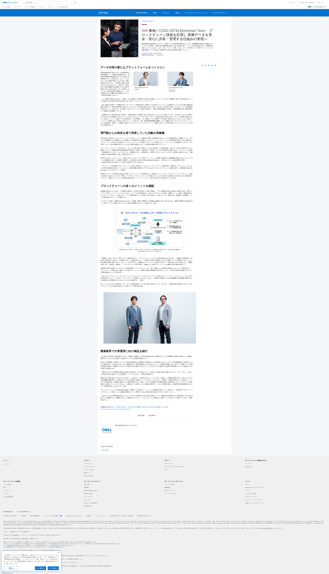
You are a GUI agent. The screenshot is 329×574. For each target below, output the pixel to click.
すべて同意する (53, 568)
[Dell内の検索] (75, 2)
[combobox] (50, 2)
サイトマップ (7, 464)
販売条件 (23, 515)
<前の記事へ (141, 415)
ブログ (247, 484)
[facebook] (205, 65)
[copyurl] (215, 65)
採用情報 (86, 487)
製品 (4, 487)
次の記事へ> (152, 415)
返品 (165, 469)
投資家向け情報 (88, 493)
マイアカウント (88, 463)
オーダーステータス (89, 466)
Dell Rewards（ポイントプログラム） (255, 487)
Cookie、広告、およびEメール (74, 515)
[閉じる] (58, 552)
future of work (147, 21)
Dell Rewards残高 (88, 476)
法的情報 (88, 515)
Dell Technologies (131, 425)
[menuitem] (17, 7)
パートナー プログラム (170, 493)
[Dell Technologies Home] (10, 2)
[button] (294, 2)
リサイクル (87, 500)
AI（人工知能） (7, 484)
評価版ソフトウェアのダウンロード (254, 503)
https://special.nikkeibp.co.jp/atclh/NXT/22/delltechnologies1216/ (116, 409)
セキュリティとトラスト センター (254, 500)
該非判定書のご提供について (145, 515)
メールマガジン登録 (250, 493)
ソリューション (7, 490)
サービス (5, 493)
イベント (247, 490)
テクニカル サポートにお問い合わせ (174, 466)
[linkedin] (208, 65)
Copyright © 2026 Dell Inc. (10, 515)
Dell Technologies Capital (90, 490)
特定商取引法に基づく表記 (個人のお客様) (121, 515)
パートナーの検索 (169, 484)
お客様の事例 (87, 506)
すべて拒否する (40, 568)
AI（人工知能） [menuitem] (7, 7)
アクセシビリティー (100, 515)
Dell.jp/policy (24, 538)
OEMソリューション (169, 490)
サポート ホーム (168, 463)
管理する (11, 568)
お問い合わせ (248, 466)
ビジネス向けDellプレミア (319, 7)
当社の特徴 (87, 484)
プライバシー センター (251, 496)
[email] (212, 65)
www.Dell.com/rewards (266, 528)
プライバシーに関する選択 (51, 515)
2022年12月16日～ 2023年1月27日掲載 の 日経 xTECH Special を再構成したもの (141, 407)
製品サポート (87, 472)
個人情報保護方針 (35, 515)
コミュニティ (248, 463)
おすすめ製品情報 (8, 496)
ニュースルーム (88, 496)
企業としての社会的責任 (90, 503)
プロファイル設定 (89, 469)
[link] (304, 2)
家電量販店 (167, 487)
